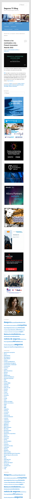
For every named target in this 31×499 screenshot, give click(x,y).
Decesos (6, 372)
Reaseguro (6, 450)
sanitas (21, 341)
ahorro (5, 325)
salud (17, 341)
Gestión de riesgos (8, 401)
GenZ (5, 400)
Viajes (5, 467)
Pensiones (6, 438)
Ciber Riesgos (7, 358)
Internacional (7, 415)
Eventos (6, 390)
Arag (10, 325)
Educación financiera (8, 378)
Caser (16, 325)
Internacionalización (8, 416)
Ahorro (5, 354)
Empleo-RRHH (7, 383)
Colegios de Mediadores (9, 361)
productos (10, 341)
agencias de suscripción (9, 352)
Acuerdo (13, 322)
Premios (22, 85)
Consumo (6, 367)
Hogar (5, 404)
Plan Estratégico (7, 441)
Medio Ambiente (7, 427)
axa (14, 325)
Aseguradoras (7, 355)
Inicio (5, 23)
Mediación (7, 334)
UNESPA (19, 347)
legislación (17, 331)
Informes (6, 410)
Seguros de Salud (8, 347)
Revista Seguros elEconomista (11, 455)
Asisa (12, 325)
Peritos (5, 439)
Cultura (5, 369)
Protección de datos (8, 445)
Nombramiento (7, 336)
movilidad (23, 334)
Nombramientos (7, 430)
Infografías (6, 409)
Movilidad (6, 429)
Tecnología (6, 86)
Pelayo (25, 339)
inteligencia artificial (8, 331)
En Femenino (13, 26)
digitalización (10, 327)
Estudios (6, 389)
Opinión (6, 435)
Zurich (22, 347)
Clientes (6, 360)
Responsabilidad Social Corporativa (12, 453)
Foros (5, 396)
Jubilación (6, 419)
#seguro (19, 83)
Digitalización (7, 375)
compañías (22, 325)
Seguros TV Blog (11, 8)
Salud (5, 458)
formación (21, 328)
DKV (14, 327)
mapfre (21, 331)
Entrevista (6, 386)
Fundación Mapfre (7, 329)
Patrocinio (22, 339)
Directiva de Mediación (9, 377)
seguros (19, 344)
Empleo (5, 381)
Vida (5, 468)
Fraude (5, 398)
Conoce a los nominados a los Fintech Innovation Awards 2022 (11, 44)
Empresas (6, 384)
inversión (13, 331)
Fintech (10, 83)
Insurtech (23, 329)
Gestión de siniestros (8, 403)
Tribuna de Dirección (8, 29)
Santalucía (6, 344)
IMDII (5, 407)
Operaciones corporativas (9, 433)
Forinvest (6, 393)
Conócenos (6, 26)
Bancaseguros (7, 357)
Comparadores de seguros (10, 363)
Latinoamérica (7, 421)
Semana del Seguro (8, 462)
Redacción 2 (6, 51)
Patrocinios (6, 436)
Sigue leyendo (10, 80)
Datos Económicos (8, 370)
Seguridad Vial (12, 344)
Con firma (16, 29)
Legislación (6, 422)
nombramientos (15, 336)
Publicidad (6, 447)
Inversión (6, 418)
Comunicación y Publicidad (10, 364)
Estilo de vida (7, 387)
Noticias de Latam (18, 23)
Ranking (6, 448)
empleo (16, 327)
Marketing (6, 424)
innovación (6, 412)
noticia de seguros (16, 85)
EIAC (5, 380)
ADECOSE (23, 322)
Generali (13, 329)
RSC (14, 341)
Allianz (8, 325)
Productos (6, 444)
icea (15, 329)
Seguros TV (11, 23)
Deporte (5, 374)
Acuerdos (18, 322)
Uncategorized (7, 465)
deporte (5, 327)
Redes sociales (7, 452)
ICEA (5, 406)
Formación (6, 395)
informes (18, 330)
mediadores (16, 334)
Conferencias (7, 366)
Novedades (6, 432)
